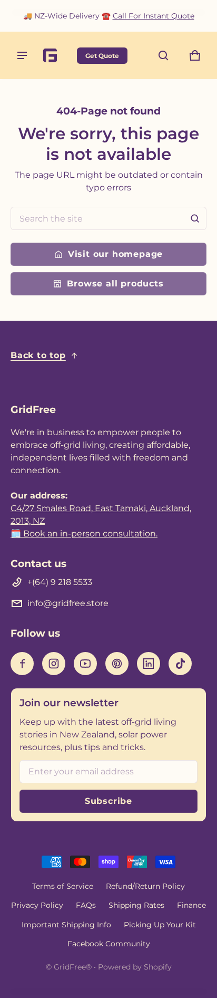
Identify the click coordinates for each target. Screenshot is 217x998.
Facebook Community (108, 943)
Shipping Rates (136, 905)
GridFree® (73, 967)
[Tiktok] (180, 663)
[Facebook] (22, 663)
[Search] (194, 218)
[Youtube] (85, 663)
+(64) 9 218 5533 (59, 582)
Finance (191, 905)
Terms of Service (62, 886)
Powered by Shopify (135, 967)
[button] (163, 55)
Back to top (38, 355)
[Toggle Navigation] (22, 55)
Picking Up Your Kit (160, 924)
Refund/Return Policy (145, 886)
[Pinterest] (117, 663)
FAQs (86, 905)
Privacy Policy (37, 905)
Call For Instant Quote (153, 16)
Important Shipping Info (66, 924)
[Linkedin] (148, 663)
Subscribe (108, 801)
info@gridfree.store (67, 603)
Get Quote (102, 56)
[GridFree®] (55, 55)
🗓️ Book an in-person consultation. (84, 534)
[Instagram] (53, 663)
